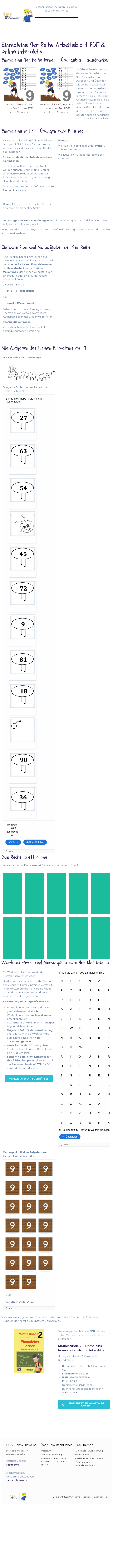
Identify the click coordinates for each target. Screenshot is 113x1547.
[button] (74, 24)
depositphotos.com (17, 1480)
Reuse (11, 1308)
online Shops (69, 1392)
